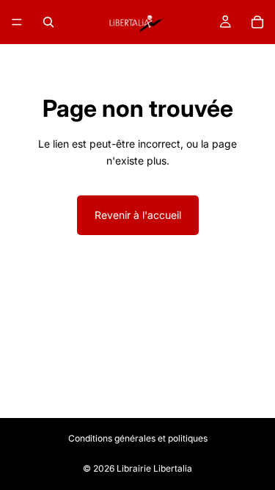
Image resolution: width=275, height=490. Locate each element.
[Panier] (257, 22)
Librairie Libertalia (154, 468)
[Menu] (17, 22)
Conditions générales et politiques (138, 438)
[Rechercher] (48, 22)
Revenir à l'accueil (138, 215)
